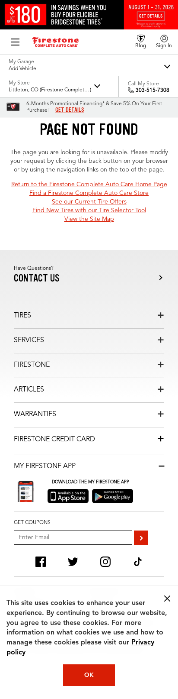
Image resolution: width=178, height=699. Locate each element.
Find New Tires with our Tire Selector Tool (89, 210)
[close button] (167, 598)
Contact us (37, 278)
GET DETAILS (69, 110)
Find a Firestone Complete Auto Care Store (89, 193)
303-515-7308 (152, 90)
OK (89, 675)
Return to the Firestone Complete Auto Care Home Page (89, 184)
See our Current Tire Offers (89, 202)
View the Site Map (89, 219)
